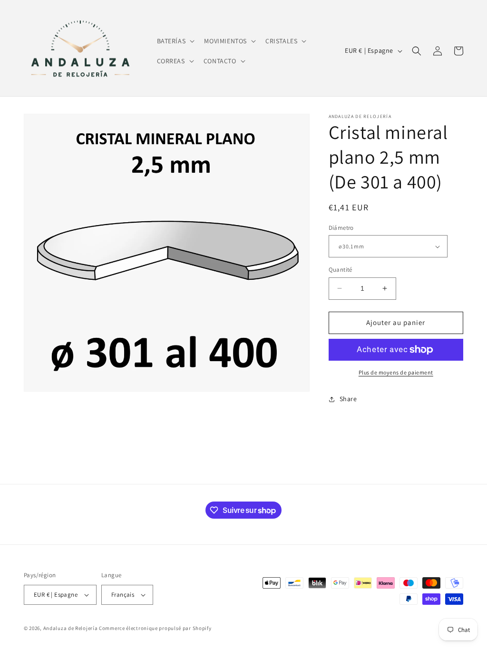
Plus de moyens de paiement (396, 372)
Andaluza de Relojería (70, 628)
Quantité (340, 270)
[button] (175, 41)
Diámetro (341, 228)
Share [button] (348, 398)
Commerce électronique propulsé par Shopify (155, 628)
